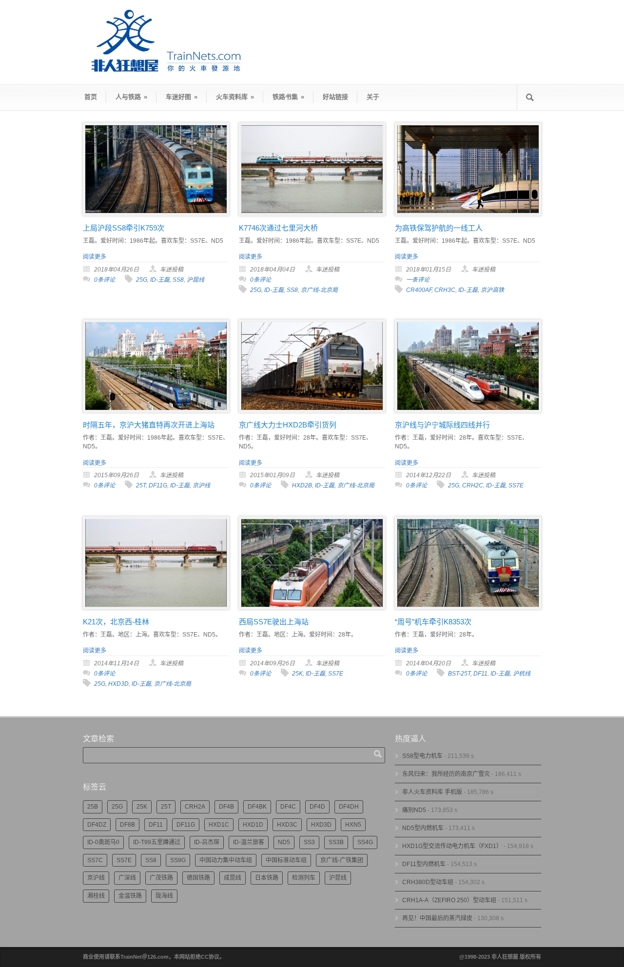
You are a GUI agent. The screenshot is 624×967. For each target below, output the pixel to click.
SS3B (336, 842)
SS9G (178, 860)
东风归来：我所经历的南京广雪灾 (446, 774)
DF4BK (257, 806)
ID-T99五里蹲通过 (156, 842)
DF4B (226, 806)
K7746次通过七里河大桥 (278, 228)
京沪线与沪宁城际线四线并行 (442, 425)
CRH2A (195, 806)
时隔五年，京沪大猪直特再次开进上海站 (148, 425)
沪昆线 (195, 279)
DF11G (158, 485)
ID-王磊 (160, 279)
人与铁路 (131, 96)
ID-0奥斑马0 (103, 842)
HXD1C (219, 824)
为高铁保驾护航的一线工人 (439, 228)
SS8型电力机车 (422, 756)
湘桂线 (96, 895)
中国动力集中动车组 (225, 860)
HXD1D (253, 824)
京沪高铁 (492, 290)
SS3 (309, 842)
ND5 (284, 842)
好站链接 (335, 96)
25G (141, 279)
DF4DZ (96, 824)
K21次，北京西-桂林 (116, 622)
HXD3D (118, 683)
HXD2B (302, 485)
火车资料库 (235, 96)
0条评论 (104, 279)
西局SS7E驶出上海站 (274, 622)
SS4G (365, 842)
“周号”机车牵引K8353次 (433, 622)
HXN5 (353, 824)
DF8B (127, 824)
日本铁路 (266, 877)
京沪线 (201, 485)
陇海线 (164, 895)
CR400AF (418, 290)
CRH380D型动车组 (427, 882)
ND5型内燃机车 (423, 828)
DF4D (317, 806)
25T (141, 485)
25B (92, 806)
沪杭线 (521, 673)
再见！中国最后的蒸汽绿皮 (437, 918)
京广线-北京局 (319, 290)
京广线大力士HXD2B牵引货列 (287, 425)
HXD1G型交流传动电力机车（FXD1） (452, 846)
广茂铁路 (161, 877)
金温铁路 (130, 895)
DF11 (480, 673)
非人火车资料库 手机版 (432, 792)
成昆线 (232, 877)
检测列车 (303, 877)
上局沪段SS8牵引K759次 (123, 228)
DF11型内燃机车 (424, 864)
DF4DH (349, 806)
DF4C (288, 806)
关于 (373, 96)
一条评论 (417, 279)
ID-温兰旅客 (248, 842)
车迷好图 (181, 96)
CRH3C (444, 290)
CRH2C (472, 485)
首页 (90, 96)
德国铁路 (198, 877)
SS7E (516, 485)
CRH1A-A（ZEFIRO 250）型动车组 (449, 900)
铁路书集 (288, 96)
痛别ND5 (414, 810)
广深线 (127, 877)
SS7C (95, 860)
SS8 (178, 279)
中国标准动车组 (286, 860)
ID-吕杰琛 (206, 842)
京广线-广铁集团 (341, 860)
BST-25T (459, 673)
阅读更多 (94, 256)
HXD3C (287, 824)
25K (297, 673)
